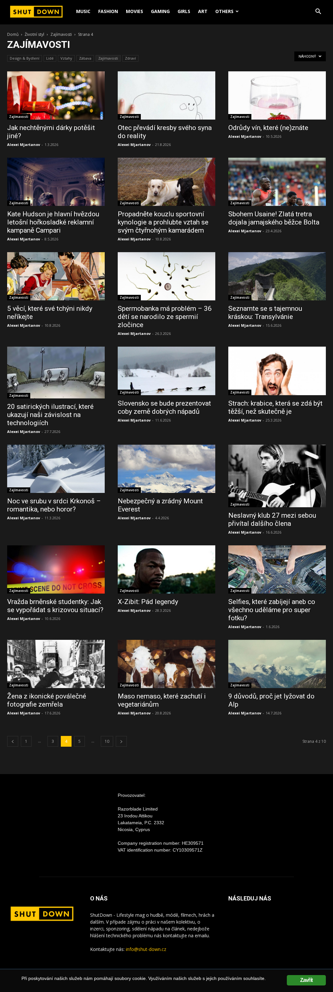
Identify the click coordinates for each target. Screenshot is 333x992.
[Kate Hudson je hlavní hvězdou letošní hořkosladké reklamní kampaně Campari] (56, 182)
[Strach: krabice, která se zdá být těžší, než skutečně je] (277, 371)
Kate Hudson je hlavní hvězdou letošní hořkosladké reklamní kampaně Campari (53, 222)
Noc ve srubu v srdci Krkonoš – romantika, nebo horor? (54, 505)
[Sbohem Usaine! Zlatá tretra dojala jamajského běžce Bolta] (277, 182)
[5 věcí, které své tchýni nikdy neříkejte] (56, 276)
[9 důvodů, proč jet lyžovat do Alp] (277, 664)
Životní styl (34, 34)
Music (83, 11)
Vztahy (66, 58)
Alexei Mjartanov (23, 144)
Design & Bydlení (24, 58)
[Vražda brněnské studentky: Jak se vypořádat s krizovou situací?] (56, 569)
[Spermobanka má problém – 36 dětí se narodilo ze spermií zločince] (166, 276)
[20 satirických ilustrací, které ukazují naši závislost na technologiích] (56, 372)
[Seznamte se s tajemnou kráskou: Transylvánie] (277, 276)
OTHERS (224, 11)
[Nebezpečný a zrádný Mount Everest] (166, 469)
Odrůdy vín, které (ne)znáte (268, 128)
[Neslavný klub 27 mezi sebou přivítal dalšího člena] (277, 476)
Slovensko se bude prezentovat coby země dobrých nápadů (164, 407)
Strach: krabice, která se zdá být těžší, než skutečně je (275, 407)
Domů (13, 34)
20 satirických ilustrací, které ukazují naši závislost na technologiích (50, 415)
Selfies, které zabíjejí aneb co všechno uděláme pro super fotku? (271, 610)
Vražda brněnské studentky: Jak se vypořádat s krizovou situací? (55, 606)
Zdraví (130, 58)
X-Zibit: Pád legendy (148, 602)
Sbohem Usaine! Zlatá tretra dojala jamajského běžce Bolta (273, 218)
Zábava (85, 58)
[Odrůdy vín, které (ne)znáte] (277, 95)
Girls (184, 11)
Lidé (50, 58)
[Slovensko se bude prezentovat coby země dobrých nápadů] (166, 371)
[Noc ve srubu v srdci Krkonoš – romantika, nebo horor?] (56, 469)
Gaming (160, 11)
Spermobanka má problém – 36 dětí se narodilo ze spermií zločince (165, 317)
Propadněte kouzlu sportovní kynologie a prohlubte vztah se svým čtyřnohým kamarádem (163, 222)
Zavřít (306, 980)
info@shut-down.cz (146, 949)
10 (107, 741)
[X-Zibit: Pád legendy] (166, 569)
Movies (134, 11)
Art (202, 11)
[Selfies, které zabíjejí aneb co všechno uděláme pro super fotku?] (277, 569)
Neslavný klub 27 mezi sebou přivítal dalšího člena (272, 519)
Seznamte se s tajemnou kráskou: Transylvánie (265, 313)
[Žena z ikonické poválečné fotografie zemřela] (56, 664)
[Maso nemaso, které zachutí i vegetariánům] (166, 664)
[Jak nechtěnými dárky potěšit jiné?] (56, 95)
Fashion (108, 11)
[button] (318, 12)
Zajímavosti (61, 34)
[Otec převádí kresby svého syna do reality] (166, 95)
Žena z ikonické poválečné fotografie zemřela (46, 700)
